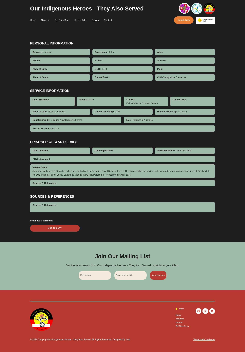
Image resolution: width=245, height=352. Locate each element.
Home (33, 20)
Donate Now (184, 20)
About (44, 20)
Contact (108, 20)
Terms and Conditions (204, 339)
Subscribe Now (158, 275)
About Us (180, 319)
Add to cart (55, 228)
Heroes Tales (80, 20)
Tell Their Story (62, 20)
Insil (128, 339)
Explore (95, 20)
